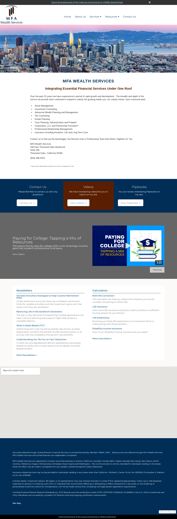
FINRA (101, 452)
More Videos (19, 254)
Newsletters (24, 290)
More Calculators (102, 338)
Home (67, 16)
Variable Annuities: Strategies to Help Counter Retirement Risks (47, 297)
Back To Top (166, 512)
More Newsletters (26, 355)
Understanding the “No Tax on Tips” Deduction (41, 339)
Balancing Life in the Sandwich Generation (39, 311)
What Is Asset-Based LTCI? (30, 325)
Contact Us (129, 16)
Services (94, 16)
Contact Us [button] (25, 203)
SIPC (108, 452)
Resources (111, 16)
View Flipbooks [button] (129, 203)
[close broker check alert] (150, 2)
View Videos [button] (77, 203)
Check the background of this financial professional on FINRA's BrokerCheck (87, 2)
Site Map (17, 503)
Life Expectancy (100, 317)
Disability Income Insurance (107, 328)
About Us (80, 16)
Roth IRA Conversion (103, 296)
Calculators (99, 290)
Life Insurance (99, 306)
